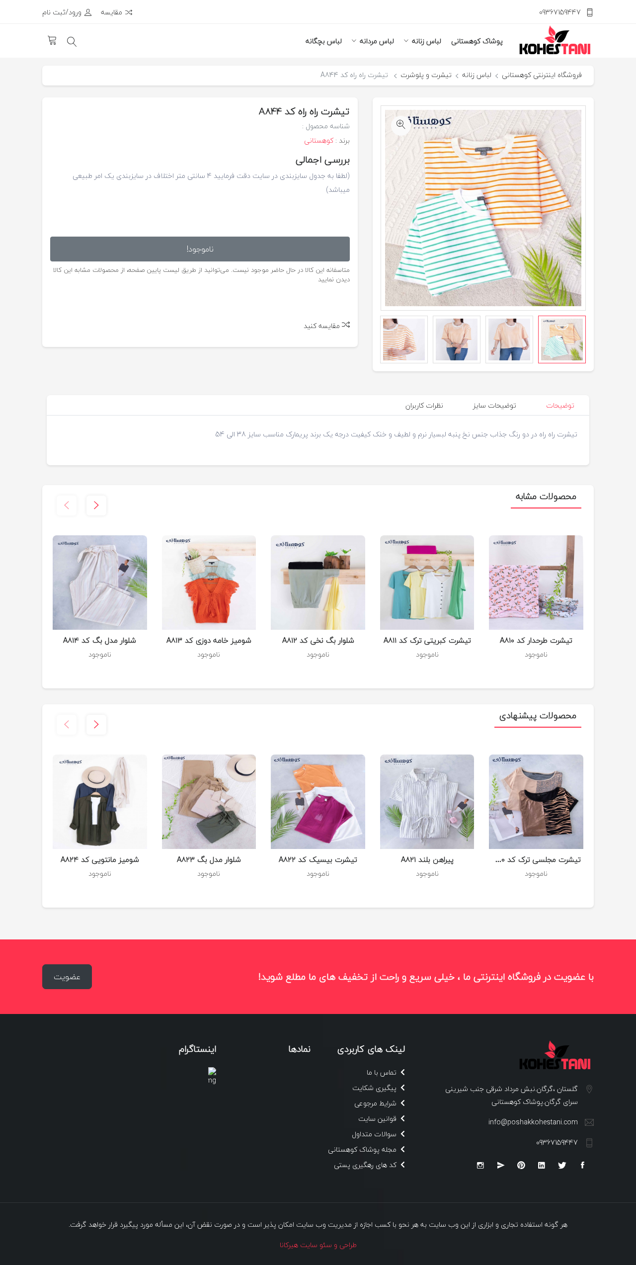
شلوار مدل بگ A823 (209, 859)
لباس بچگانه (324, 41)
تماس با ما (382, 1072)
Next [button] (390, 339)
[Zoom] (401, 126)
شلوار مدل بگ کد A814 (99, 640)
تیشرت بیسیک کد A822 (318, 859)
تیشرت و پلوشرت (426, 75)
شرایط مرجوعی (376, 1103)
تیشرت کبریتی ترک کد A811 (427, 640)
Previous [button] (576, 339)
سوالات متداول (375, 1134)
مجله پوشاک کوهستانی (363, 1149)
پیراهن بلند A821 (427, 859)
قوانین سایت (378, 1118)
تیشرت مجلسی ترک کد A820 (534, 859)
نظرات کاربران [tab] (424, 405)
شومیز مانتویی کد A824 (100, 859)
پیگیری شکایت (375, 1088)
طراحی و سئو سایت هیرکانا (318, 1245)
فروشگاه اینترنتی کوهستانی (542, 75)
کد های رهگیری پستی (366, 1165)
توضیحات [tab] (560, 405)
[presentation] (67, 505)
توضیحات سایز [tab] (494, 405)
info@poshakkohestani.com (533, 1122)
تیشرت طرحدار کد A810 (536, 640)
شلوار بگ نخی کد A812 (318, 640)
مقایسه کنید (323, 326)
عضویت (67, 977)
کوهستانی (318, 140)
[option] (562, 339)
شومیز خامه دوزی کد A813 (208, 640)
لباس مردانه (377, 41)
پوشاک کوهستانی (477, 41)
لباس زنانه (426, 41)
